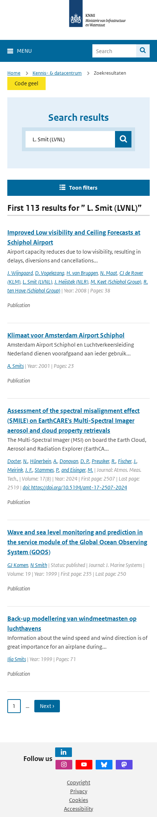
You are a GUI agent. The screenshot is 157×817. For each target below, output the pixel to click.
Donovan (69, 461)
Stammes (44, 469)
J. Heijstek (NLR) (71, 281)
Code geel (26, 83)
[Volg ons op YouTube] (84, 764)
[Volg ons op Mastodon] (124, 764)
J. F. (28, 469)
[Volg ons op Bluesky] (104, 764)
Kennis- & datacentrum (57, 73)
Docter (14, 461)
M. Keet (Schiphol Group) (116, 281)
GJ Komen (17, 565)
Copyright (78, 782)
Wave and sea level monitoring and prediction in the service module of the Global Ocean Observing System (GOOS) (77, 542)
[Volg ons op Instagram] (64, 764)
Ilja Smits (16, 659)
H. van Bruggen (82, 272)
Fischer (124, 461)
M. (90, 469)
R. (113, 461)
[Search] (143, 50)
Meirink (15, 469)
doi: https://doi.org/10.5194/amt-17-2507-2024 (75, 487)
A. (55, 461)
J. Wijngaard (20, 272)
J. (135, 461)
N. (25, 461)
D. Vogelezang (49, 272)
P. (57, 469)
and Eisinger (73, 469)
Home (13, 73)
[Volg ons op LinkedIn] (63, 752)
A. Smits (15, 365)
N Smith (38, 565)
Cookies (78, 800)
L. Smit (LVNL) (37, 281)
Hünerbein (40, 461)
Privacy (78, 791)
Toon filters (83, 187)
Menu (24, 50)
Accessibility (78, 808)
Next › (47, 705)
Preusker (100, 461)
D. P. (84, 461)
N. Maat (108, 272)
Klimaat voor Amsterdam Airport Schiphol (66, 335)
